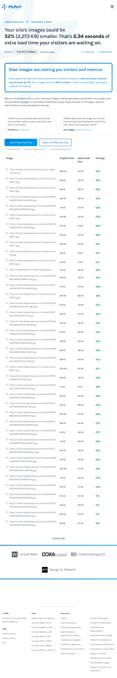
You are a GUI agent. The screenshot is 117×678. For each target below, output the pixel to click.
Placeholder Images (99, 662)
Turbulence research (71, 639)
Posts (63, 618)
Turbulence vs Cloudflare (102, 649)
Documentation (69, 622)
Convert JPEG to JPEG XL (43, 650)
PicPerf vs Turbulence (100, 639)
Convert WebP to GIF (41, 622)
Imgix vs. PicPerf (98, 653)
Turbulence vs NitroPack (102, 644)
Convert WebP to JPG (42, 632)
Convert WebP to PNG (42, 627)
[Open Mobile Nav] (112, 7)
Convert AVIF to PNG (41, 641)
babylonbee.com (14, 21)
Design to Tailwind (83, 130)
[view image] (7, 169)
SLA (4, 642)
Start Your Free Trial (21, 142)
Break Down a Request (43, 618)
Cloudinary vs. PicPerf (100, 658)
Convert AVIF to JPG (41, 636)
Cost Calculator (68, 653)
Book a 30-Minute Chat (55, 142)
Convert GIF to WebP (41, 645)
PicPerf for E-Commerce (72, 649)
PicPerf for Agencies (70, 644)
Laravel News (24, 130)
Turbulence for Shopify (101, 635)
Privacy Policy (9, 633)
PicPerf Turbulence (99, 618)
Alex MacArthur (10, 621)
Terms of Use (8, 638)
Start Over (106, 51)
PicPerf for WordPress (100, 622)
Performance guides (71, 627)
